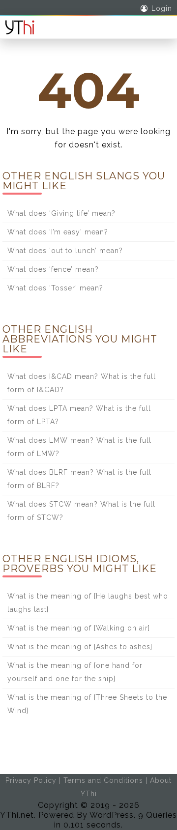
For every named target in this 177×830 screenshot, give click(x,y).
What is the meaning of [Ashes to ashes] (79, 647)
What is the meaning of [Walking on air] (78, 628)
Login (161, 8)
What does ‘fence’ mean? (53, 269)
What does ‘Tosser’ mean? (55, 288)
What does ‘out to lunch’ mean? (65, 251)
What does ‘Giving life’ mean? (61, 213)
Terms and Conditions (103, 780)
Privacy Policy (31, 780)
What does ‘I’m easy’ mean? (57, 232)
